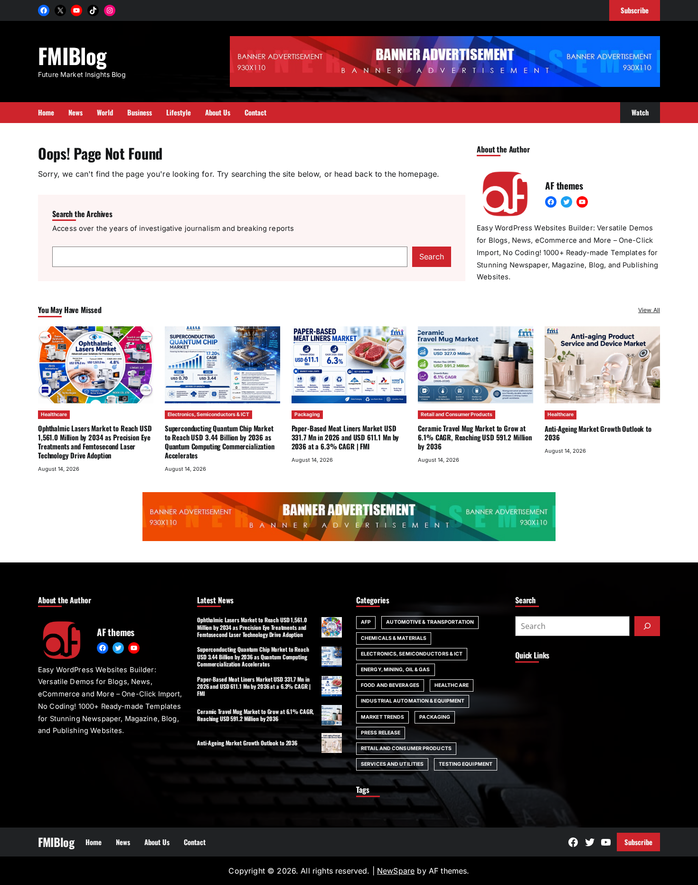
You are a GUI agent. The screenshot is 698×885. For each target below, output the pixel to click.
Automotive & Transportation (430, 622)
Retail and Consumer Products (456, 414)
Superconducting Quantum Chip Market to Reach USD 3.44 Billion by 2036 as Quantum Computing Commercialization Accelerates (219, 441)
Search (431, 256)
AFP (366, 622)
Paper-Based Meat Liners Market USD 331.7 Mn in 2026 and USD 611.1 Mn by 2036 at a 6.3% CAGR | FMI (345, 437)
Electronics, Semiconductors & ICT (208, 414)
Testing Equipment (465, 764)
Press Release (380, 733)
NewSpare (396, 870)
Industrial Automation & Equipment (412, 701)
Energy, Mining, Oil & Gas (395, 669)
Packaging (307, 414)
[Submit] (647, 626)
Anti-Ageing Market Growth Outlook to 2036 (598, 433)
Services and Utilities (392, 764)
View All (649, 310)
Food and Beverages (390, 685)
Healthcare (54, 414)
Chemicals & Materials (393, 638)
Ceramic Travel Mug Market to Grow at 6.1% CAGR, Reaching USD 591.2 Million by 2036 (475, 437)
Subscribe (638, 842)
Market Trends (382, 717)
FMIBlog (72, 55)
